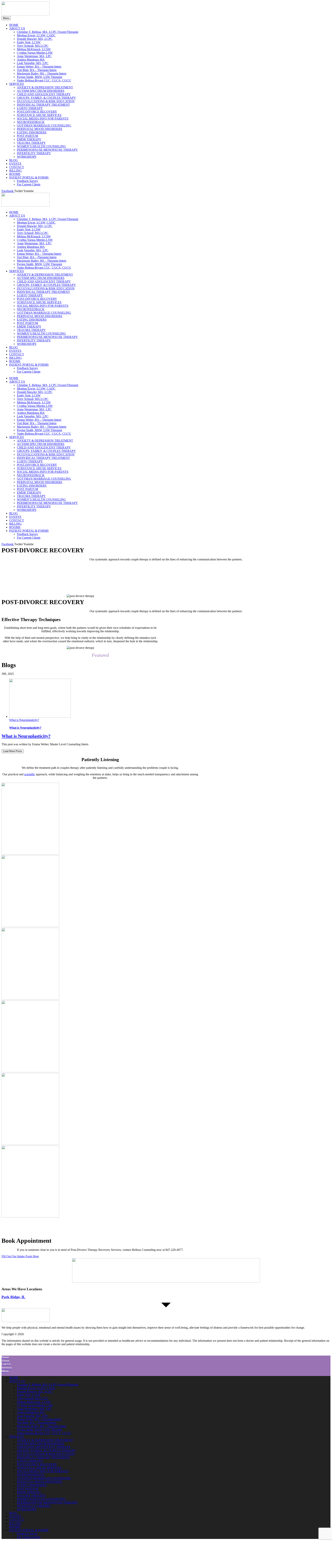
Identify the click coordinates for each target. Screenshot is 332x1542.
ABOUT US (17, 215)
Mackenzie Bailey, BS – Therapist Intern (41, 260)
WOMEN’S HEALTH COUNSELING (41, 333)
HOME (13, 212)
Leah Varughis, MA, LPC (32, 250)
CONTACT (16, 354)
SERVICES (16, 271)
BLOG (13, 347)
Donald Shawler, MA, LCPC (34, 226)
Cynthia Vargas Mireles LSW (35, 239)
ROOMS (14, 361)
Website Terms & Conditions (69, 1334)
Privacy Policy (97, 1334)
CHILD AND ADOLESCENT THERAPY (44, 281)
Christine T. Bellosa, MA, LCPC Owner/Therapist (47, 219)
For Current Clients (28, 371)
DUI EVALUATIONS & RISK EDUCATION (46, 288)
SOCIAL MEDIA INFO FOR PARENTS (42, 305)
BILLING (15, 357)
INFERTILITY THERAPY (34, 340)
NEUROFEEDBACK (31, 309)
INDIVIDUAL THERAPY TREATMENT (43, 291)
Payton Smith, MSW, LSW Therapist (39, 264)
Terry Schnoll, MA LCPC (32, 233)
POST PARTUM (27, 323)
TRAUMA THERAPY (31, 330)
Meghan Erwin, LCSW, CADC (36, 222)
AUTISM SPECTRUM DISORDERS (40, 278)
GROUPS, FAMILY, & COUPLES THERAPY (46, 285)
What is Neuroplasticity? (24, 720)
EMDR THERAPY (29, 326)
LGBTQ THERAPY (30, 295)
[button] (166, 1352)
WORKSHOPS (26, 343)
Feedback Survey (27, 368)
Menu (6, 18)
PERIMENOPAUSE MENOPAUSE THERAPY (47, 337)
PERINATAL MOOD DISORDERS (39, 316)
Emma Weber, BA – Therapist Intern (39, 253)
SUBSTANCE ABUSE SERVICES (39, 302)
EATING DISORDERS (31, 319)
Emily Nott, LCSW (29, 229)
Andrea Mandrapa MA (31, 246)
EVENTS (15, 350)
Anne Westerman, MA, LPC (34, 243)
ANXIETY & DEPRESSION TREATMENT (45, 274)
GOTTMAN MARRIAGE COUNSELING (44, 312)
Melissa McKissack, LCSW (34, 236)
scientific (29, 774)
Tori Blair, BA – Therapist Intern (36, 257)
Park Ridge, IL (13, 1297)
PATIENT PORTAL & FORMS (29, 364)
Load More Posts (12, 751)
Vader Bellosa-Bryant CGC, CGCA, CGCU (44, 267)
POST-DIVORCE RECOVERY (37, 298)
